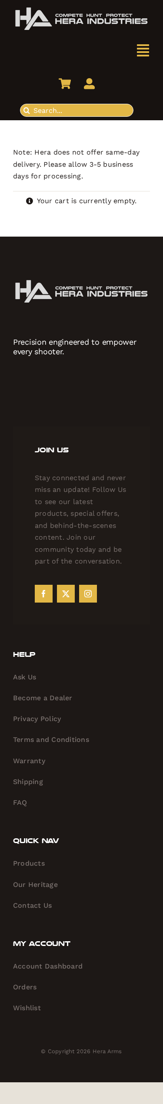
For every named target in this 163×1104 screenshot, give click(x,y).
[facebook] (44, 594)
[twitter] (66, 594)
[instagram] (88, 594)
